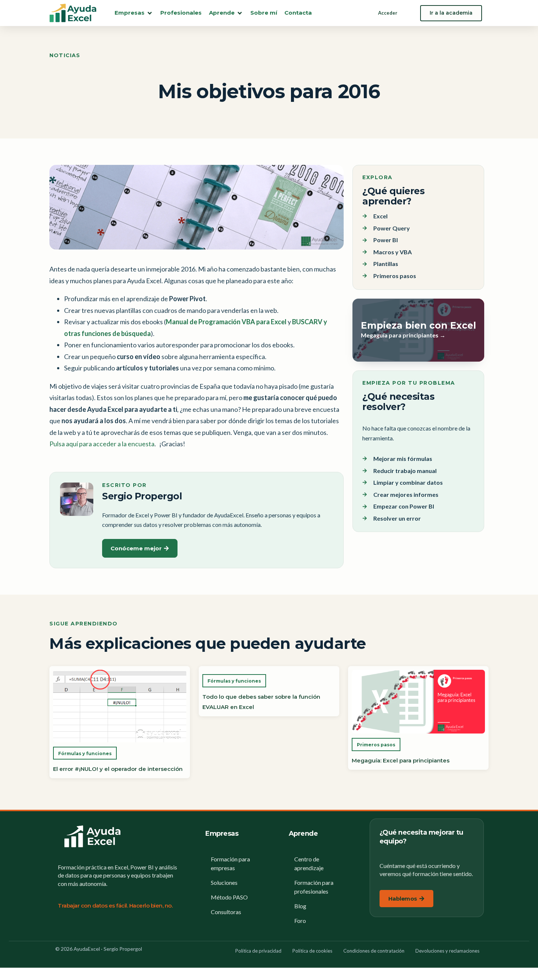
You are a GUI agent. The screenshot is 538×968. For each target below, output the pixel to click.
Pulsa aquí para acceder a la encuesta (101, 444)
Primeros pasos (376, 744)
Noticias (65, 55)
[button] (134, 13)
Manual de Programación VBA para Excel (226, 322)
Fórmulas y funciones (85, 753)
